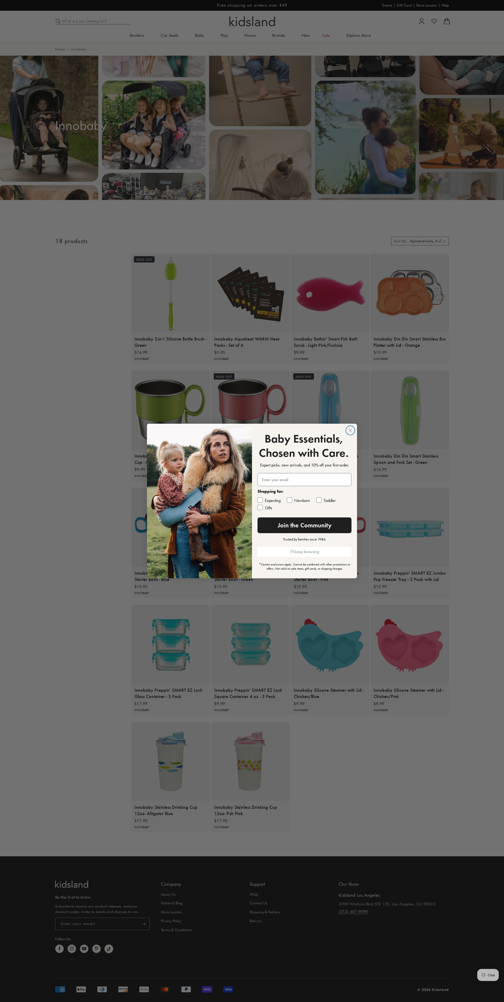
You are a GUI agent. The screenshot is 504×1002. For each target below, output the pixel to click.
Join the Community (305, 525)
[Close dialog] (350, 430)
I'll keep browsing (304, 551)
